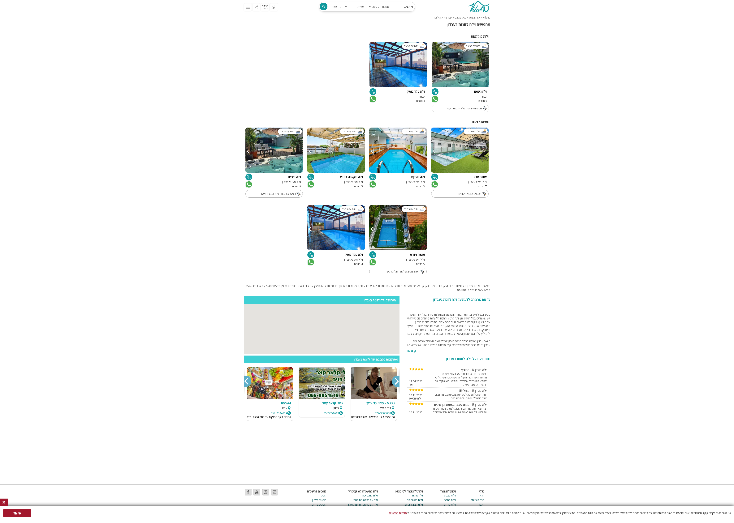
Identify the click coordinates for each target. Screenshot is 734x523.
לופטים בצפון (319, 500)
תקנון (481, 504)
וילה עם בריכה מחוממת (365, 500)
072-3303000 (383, 413)
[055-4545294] (372, 92)
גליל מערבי (460, 17)
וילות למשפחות (415, 500)
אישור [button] (17, 513)
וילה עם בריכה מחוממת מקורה (362, 504)
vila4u (486, 17)
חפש (323, 6)
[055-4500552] (435, 92)
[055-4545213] (372, 177)
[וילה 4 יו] (478, 7)
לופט (323, 495)
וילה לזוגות (438, 17)
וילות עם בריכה (370, 495)
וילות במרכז (450, 500)
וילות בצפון (474, 17)
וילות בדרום (450, 504)
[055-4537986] (434, 177)
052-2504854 (279, 413)
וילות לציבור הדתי (414, 504)
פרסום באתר (265, 7)
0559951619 (331, 413)
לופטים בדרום (319, 504)
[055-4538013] (310, 177)
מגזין (482, 495)
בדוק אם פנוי (434, 99)
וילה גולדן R (479, 370)
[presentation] (395, 381)
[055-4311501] (372, 255)
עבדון (449, 17)
